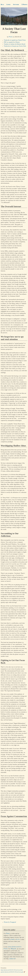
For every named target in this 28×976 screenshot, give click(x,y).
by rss (18, 939)
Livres (8, 4)
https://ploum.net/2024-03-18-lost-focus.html (12, 970)
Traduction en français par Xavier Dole (15, 46)
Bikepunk (13, 949)
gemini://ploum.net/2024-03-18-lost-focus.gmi (12, 972)
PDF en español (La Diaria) (12, 42)
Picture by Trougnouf (10, 922)
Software (16, 4)
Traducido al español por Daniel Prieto (15, 40)
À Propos (24, 4)
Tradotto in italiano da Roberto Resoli (14, 44)
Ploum (10, 37)
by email (11, 939)
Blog (2, 4)
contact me (12, 958)
